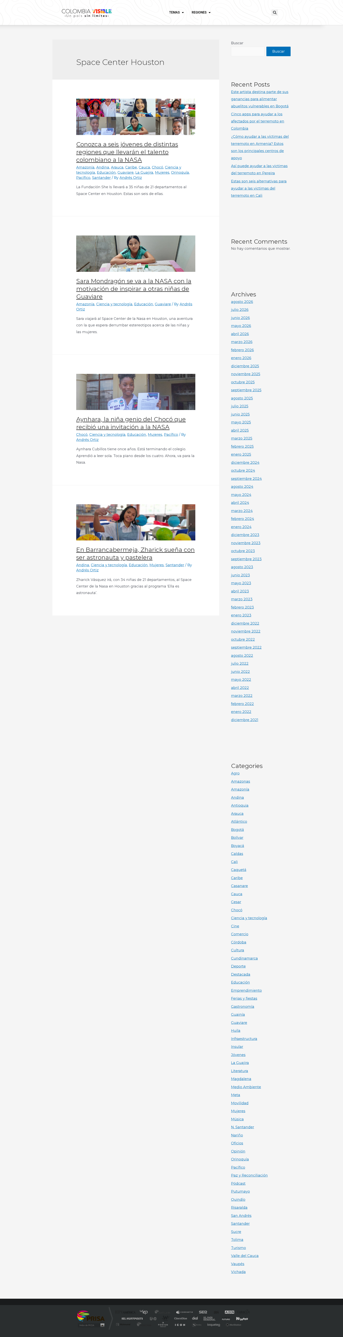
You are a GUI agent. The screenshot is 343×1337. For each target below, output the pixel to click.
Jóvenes (238, 1055)
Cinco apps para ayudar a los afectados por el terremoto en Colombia (257, 121)
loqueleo (214, 1324)
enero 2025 (241, 454)
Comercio (239, 934)
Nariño (237, 1135)
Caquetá (238, 870)
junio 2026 (240, 318)
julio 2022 (240, 663)
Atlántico (239, 821)
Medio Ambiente (246, 1087)
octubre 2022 (243, 639)
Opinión (238, 1151)
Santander (101, 178)
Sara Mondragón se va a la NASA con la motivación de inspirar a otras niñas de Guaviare (133, 288)
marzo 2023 (241, 599)
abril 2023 (240, 591)
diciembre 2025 (245, 366)
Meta (235, 1095)
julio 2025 (239, 406)
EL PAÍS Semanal (209, 1318)
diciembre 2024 (245, 462)
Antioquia (240, 805)
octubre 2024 (243, 470)
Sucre (236, 1232)
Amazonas (240, 781)
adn (227, 1312)
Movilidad (240, 1103)
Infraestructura (244, 1039)
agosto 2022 (242, 655)
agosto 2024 (242, 486)
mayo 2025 (241, 422)
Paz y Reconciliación (249, 1175)
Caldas (237, 854)
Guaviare (126, 172)
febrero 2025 (242, 446)
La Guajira (144, 172)
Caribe (131, 167)
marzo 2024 (242, 511)
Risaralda (239, 1207)
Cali (234, 862)
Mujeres (162, 172)
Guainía (238, 1014)
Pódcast (238, 1183)
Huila (235, 1030)
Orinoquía (180, 172)
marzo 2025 (241, 438)
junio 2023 (240, 575)
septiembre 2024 (246, 479)
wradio (165, 1318)
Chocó (157, 167)
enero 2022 (241, 712)
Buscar (237, 43)
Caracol (242, 1312)
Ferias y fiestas (244, 998)
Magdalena (241, 1079)
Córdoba (238, 942)
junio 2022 (240, 671)
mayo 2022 (241, 679)
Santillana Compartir (185, 1312)
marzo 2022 (241, 696)
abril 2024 (240, 503)
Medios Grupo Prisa (91, 1325)
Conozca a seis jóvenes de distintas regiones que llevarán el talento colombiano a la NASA (127, 152)
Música (237, 1119)
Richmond (124, 1324)
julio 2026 (240, 310)
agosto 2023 (242, 567)
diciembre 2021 (244, 720)
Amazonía (85, 167)
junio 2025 (240, 414)
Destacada (240, 974)
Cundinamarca (244, 958)
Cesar (236, 902)
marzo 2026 (241, 342)
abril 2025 (240, 430)
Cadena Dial (195, 1318)
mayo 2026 (241, 326)
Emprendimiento (246, 990)
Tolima (237, 1240)
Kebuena (238, 1318)
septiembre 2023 (246, 559)
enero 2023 (241, 615)
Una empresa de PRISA (91, 1315)
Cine (235, 926)
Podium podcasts (163, 1324)
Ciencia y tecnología (114, 304)
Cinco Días (180, 1318)
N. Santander (242, 1127)
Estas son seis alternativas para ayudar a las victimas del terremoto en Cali (259, 188)
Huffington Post (131, 1318)
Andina (102, 167)
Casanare (239, 886)
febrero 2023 (242, 607)
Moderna (143, 1324)
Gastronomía (242, 1006)
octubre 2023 (243, 551)
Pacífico (83, 178)
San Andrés (241, 1216)
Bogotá (237, 830)
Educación (106, 172)
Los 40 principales (145, 1312)
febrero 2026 (242, 350)
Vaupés (237, 1264)
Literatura (239, 1071)
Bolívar (237, 837)
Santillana (164, 1312)
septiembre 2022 (246, 647)
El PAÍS (126, 1312)
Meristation (233, 1324)
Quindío (238, 1199)
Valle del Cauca (245, 1256)
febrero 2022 (242, 704)
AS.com (214, 1312)
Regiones (199, 12)
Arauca (117, 167)
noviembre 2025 (245, 374)
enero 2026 (241, 358)
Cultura (237, 950)
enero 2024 (241, 527)
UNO (153, 1318)
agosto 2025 (242, 398)
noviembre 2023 (245, 543)
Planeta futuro (224, 1318)
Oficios (237, 1143)
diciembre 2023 (245, 535)
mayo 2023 (241, 583)
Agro (235, 773)
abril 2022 (240, 688)
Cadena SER (202, 1312)
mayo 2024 (241, 495)
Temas (174, 12)
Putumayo (240, 1191)
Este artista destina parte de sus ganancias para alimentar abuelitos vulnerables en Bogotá (260, 99)
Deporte (238, 966)
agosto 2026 (242, 302)
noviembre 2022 (245, 631)
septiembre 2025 (246, 390)
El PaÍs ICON (180, 1324)
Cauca (144, 167)
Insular (237, 1047)
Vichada (238, 1272)
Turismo (238, 1248)
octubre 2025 (243, 382)
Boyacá (237, 846)
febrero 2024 (242, 519)
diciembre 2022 (245, 623)
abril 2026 (240, 334)
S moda (196, 1324)
